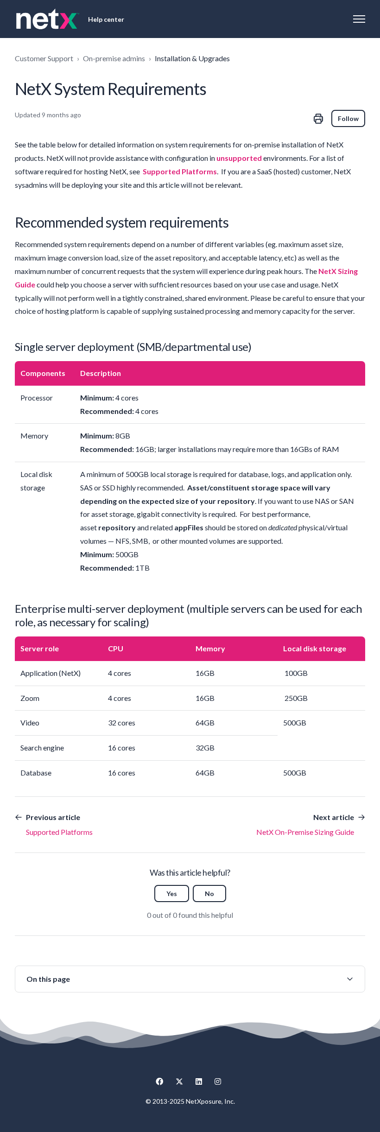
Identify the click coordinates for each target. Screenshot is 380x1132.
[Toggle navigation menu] (359, 19)
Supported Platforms (180, 171)
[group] (190, 979)
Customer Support (44, 58)
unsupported (239, 157)
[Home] (48, 19)
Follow (348, 118)
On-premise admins (114, 58)
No (209, 893)
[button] (190, 979)
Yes (171, 893)
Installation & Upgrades (192, 58)
